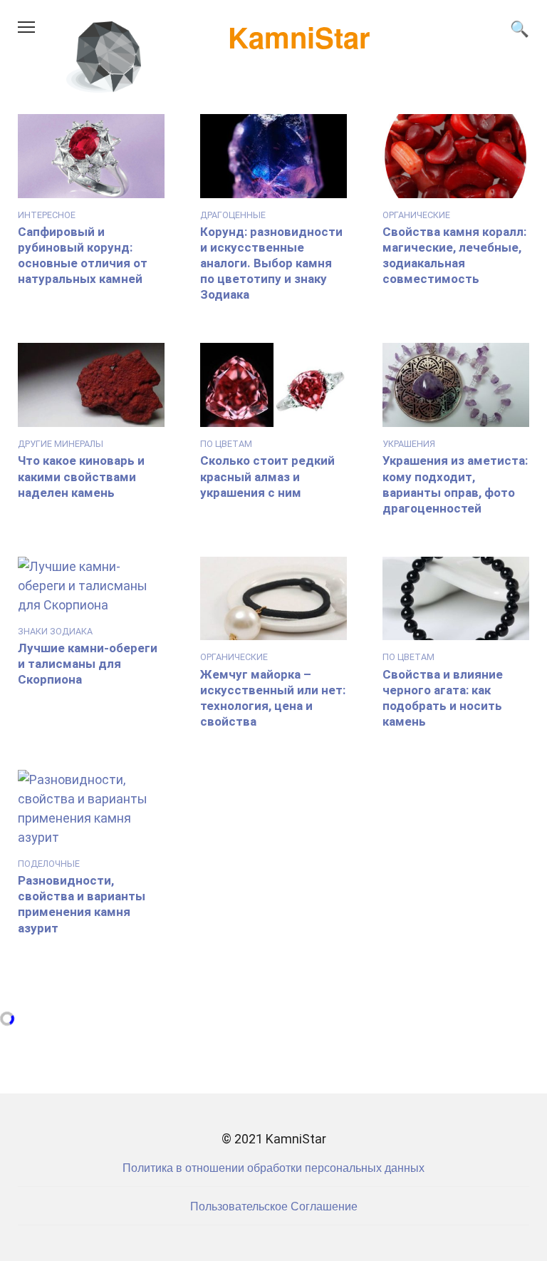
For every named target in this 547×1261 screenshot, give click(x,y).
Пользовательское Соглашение (274, 1206)
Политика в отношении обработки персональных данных (273, 1167)
